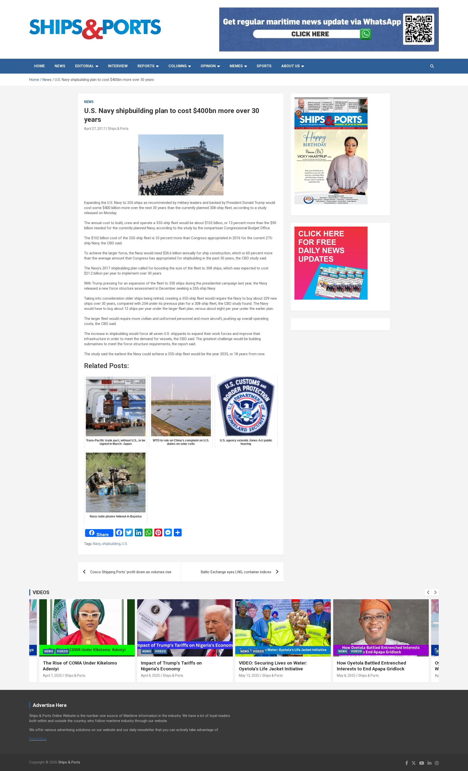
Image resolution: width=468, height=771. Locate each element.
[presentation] (428, 592)
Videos (62, 651)
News (60, 66)
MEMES (236, 66)
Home (39, 66)
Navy (97, 544)
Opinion (208, 66)
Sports (264, 66)
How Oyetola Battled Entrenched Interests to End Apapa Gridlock (371, 666)
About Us (290, 66)
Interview (118, 66)
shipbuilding (111, 544)
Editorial (84, 66)
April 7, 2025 (52, 675)
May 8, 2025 (346, 675)
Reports (146, 66)
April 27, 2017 (94, 129)
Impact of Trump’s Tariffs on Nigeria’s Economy (171, 666)
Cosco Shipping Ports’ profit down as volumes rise (130, 572)
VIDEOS (41, 592)
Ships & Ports (118, 129)
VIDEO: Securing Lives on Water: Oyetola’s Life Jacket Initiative (273, 666)
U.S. (125, 544)
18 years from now (249, 354)
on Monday (107, 213)
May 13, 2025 (249, 675)
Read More (38, 739)
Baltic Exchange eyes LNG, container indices (236, 572)
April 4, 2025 (150, 675)
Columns (177, 66)
